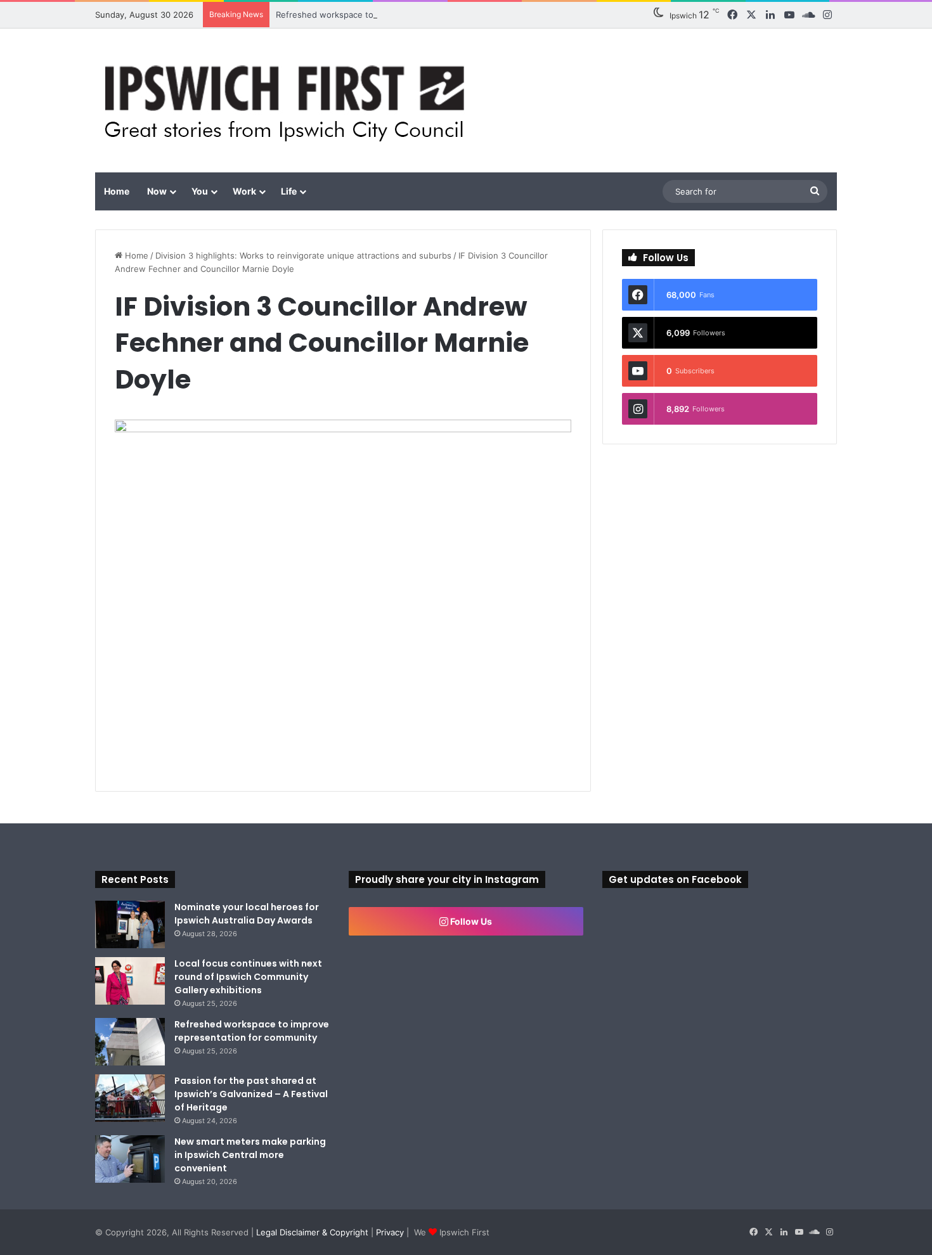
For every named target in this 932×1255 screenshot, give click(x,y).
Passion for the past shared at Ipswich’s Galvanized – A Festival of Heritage (251, 1094)
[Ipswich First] (288, 100)
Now (157, 191)
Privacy (390, 1232)
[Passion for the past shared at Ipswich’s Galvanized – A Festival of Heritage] (130, 1098)
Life (289, 191)
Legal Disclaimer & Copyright (312, 1232)
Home (116, 191)
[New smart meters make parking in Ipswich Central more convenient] (130, 1159)
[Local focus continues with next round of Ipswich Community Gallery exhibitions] (130, 981)
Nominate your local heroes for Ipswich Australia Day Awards (246, 914)
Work (244, 191)
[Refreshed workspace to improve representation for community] (130, 1041)
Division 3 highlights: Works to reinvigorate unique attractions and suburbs (303, 255)
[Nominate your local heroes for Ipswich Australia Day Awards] (130, 924)
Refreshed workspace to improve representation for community (402, 15)
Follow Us (470, 921)
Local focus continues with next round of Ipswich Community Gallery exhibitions (248, 976)
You (199, 191)
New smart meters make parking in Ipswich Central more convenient (250, 1155)
